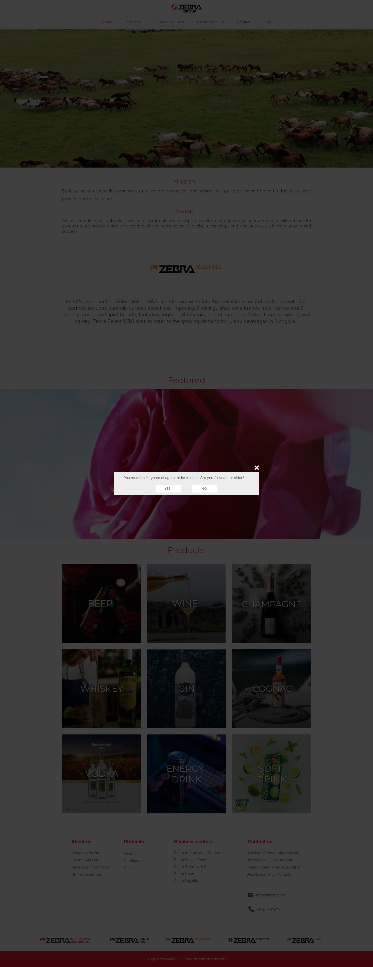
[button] (256, 467)
